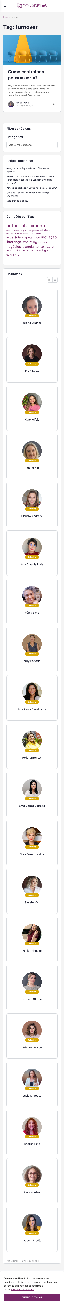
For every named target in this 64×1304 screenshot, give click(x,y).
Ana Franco (32, 467)
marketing (29, 242)
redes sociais (13, 250)
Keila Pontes (32, 1192)
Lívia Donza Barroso (32, 805)
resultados (28, 250)
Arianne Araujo (32, 1047)
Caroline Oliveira (32, 999)
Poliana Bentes (32, 757)
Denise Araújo (22, 102)
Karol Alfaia (32, 419)
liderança (13, 242)
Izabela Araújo (32, 1240)
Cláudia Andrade (32, 516)
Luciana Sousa (32, 1095)
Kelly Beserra (32, 661)
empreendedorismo (39, 230)
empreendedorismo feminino (18, 233)
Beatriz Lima (32, 1144)
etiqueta (27, 237)
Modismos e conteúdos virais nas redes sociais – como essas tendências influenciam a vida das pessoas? (30, 179)
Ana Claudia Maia (32, 564)
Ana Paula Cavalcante (32, 709)
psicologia (50, 247)
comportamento (13, 230)
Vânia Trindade (32, 950)
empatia (24, 231)
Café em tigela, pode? (17, 200)
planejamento (33, 246)
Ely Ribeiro (32, 371)
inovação (49, 237)
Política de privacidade (22, 1289)
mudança (42, 242)
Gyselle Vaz (32, 902)
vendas (23, 254)
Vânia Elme (32, 612)
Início (5, 17)
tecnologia (41, 250)
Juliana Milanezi (32, 322)
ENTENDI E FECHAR (32, 1297)
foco (37, 237)
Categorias (14, 137)
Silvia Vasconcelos (32, 854)
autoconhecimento (26, 225)
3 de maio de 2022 (24, 105)
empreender (36, 233)
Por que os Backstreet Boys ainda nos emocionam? (31, 187)
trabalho (11, 255)
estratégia (13, 237)
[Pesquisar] (58, 6)
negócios (13, 246)
